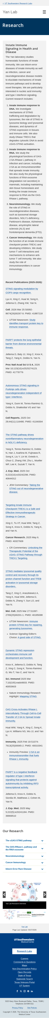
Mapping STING (28, 696)
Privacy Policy (17, 1008)
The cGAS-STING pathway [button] (19, 840)
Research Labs (24, 951)
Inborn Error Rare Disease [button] (18, 869)
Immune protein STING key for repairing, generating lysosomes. (25, 625)
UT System (24, 986)
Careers (24, 959)
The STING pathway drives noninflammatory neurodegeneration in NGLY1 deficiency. (24, 438)
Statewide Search (24, 979)
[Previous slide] (4, 895)
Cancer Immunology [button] (16, 862)
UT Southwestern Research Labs (18, 3)
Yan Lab (10, 12)
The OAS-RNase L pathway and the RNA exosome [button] (21, 848)
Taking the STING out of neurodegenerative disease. (26, 488)
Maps (24, 965)
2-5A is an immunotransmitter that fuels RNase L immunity (24, 755)
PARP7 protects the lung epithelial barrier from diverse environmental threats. (23, 344)
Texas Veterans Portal (24, 982)
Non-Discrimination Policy (24, 969)
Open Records (24, 972)
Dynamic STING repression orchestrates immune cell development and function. (20, 654)
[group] (24, 895)
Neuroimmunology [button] (15, 856)
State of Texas (24, 975)
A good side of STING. (29, 637)
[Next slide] (44, 895)
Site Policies (32, 1008)
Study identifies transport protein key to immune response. (26, 323)
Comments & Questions (25, 962)
